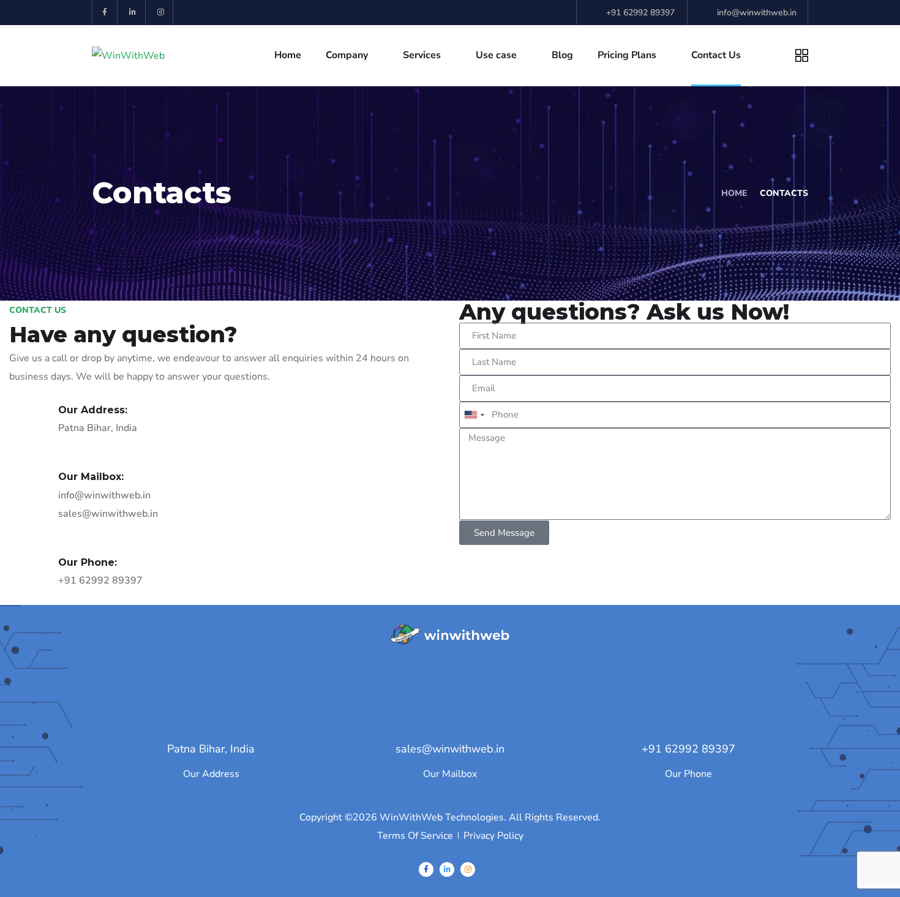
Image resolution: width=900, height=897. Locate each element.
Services (422, 55)
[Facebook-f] (105, 12)
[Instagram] (161, 12)
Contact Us (716, 55)
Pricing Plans (627, 55)
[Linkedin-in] (133, 12)
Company (347, 55)
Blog (562, 55)
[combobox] (474, 414)
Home (287, 55)
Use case (496, 55)
